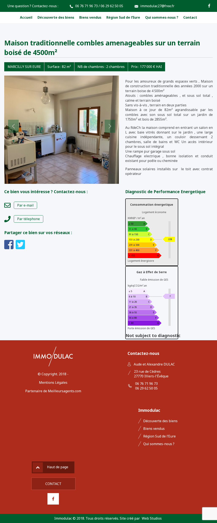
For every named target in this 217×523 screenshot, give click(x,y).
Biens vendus (90, 17)
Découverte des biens (56, 17)
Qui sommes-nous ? (161, 17)
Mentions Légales (53, 382)
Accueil (26, 17)
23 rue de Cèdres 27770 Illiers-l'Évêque (151, 373)
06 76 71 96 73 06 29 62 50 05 (146, 386)
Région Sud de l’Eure (123, 17)
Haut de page (57, 467)
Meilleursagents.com (64, 391)
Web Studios (152, 518)
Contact (190, 17)
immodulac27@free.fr (157, 6)
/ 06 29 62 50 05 (111, 6)
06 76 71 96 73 (86, 6)
